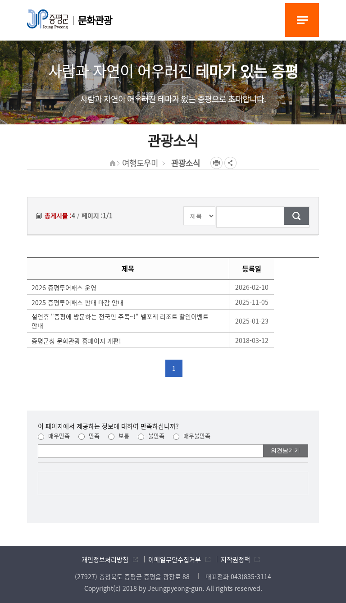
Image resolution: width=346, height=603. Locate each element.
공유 (230, 162)
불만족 (155, 435)
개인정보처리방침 (105, 559)
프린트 (216, 162)
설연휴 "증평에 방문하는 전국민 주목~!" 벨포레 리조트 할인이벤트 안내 (120, 321)
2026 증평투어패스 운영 (64, 287)
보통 (123, 435)
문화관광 (95, 19)
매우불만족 (196, 435)
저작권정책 (235, 559)
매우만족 (58, 435)
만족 (93, 435)
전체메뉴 (302, 20)
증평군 (47, 19)
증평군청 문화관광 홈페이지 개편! (76, 340)
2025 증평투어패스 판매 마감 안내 (77, 302)
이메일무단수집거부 (174, 559)
